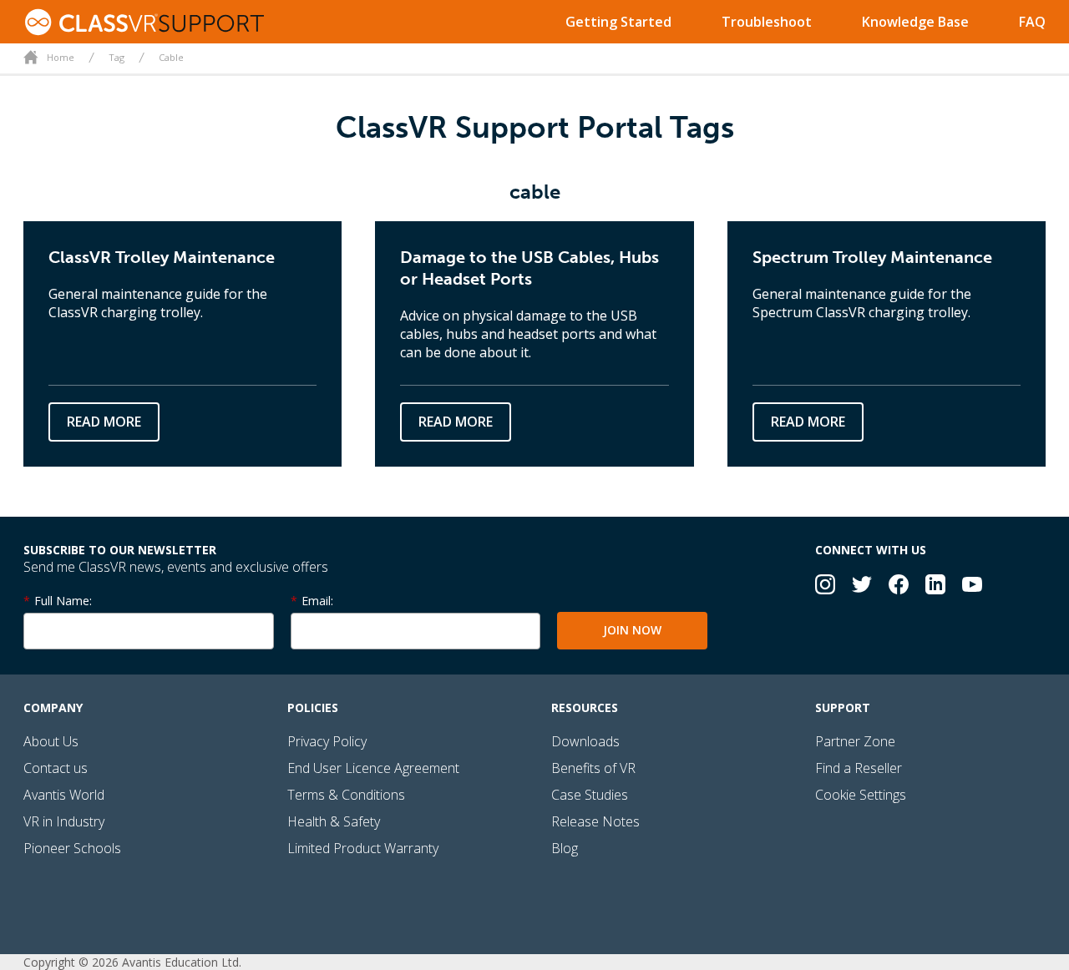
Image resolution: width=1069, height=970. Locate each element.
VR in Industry (63, 821)
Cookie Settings (860, 795)
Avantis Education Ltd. (181, 962)
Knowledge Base (915, 22)
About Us (51, 741)
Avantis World (63, 795)
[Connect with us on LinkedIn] (935, 586)
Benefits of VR (593, 768)
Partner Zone (855, 741)
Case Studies (589, 795)
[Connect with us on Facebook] (899, 586)
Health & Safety (333, 821)
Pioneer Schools (72, 848)
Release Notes (595, 821)
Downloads (585, 741)
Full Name (61, 601)
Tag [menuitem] (116, 57)
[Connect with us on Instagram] (825, 586)
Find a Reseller (858, 768)
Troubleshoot (767, 22)
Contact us (55, 768)
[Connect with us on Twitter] (862, 586)
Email (316, 601)
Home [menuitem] (60, 57)
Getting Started (618, 22)
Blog (564, 848)
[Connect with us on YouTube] (972, 586)
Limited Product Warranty (362, 848)
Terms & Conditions (346, 795)
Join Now (632, 630)
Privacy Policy (327, 741)
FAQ (1032, 22)
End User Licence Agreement (373, 768)
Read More (104, 421)
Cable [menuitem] (171, 57)
